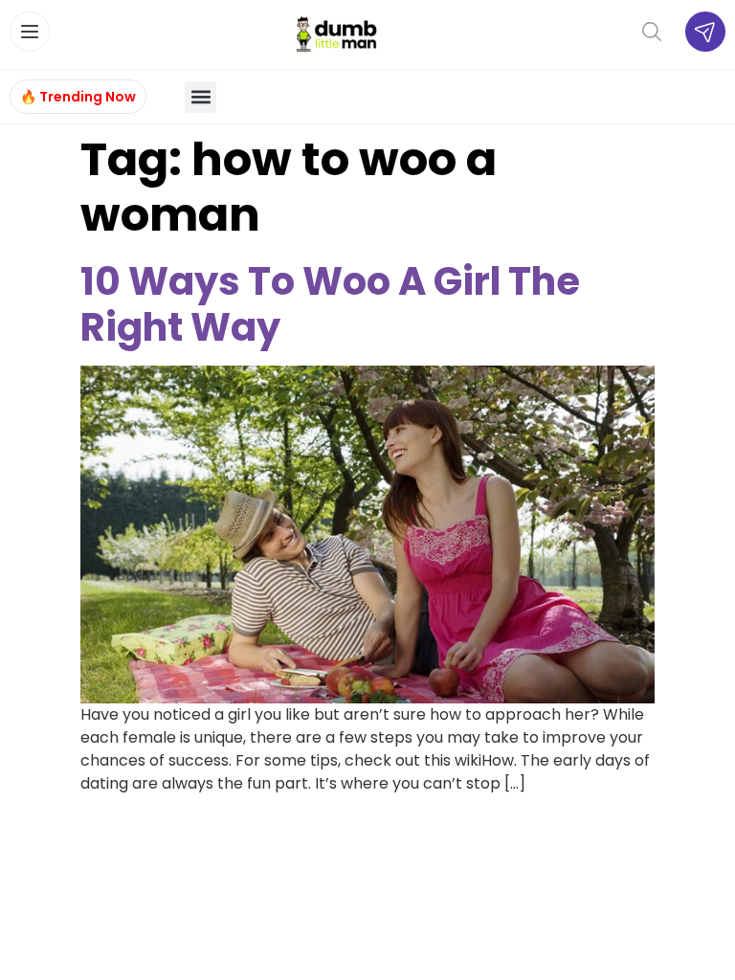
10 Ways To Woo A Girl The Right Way (330, 304)
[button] (200, 97)
